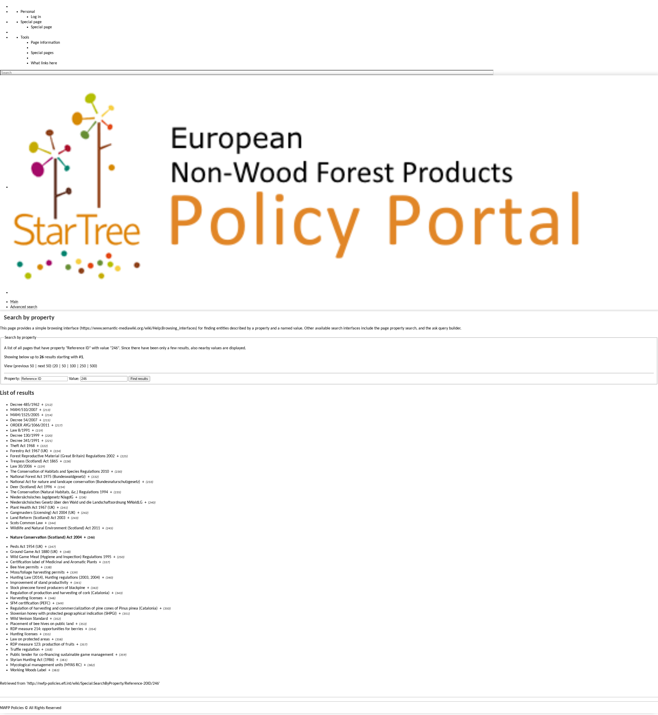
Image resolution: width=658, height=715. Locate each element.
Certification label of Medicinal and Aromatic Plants (53, 562)
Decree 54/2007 (23, 420)
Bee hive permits (24, 567)
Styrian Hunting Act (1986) (32, 660)
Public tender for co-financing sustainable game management (61, 655)
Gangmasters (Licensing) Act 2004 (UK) (42, 513)
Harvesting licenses (26, 598)
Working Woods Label (28, 670)
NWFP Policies (12, 708)
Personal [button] (28, 12)
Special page (41, 27)
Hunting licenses (24, 634)
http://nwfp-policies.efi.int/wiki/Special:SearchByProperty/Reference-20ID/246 (93, 684)
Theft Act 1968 (22, 446)
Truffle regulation (24, 650)
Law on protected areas (30, 639)
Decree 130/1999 (24, 436)
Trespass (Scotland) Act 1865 (34, 461)
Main (14, 302)
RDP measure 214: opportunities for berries (46, 629)
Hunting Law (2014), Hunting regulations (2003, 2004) (55, 578)
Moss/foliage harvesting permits (37, 572)
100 (73, 366)
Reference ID (78, 348)
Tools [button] (25, 37)
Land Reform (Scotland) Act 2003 (37, 518)
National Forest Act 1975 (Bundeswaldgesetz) (48, 477)
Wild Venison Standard (29, 619)
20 (56, 366)
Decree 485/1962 (24, 405)
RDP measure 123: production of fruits (42, 644)
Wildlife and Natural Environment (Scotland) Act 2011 (55, 528)
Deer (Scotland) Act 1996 (31, 487)
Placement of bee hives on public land (42, 624)
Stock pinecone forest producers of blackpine (47, 588)
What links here (44, 63)
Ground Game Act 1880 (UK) (34, 552)
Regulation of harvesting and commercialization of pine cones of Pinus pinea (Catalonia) (84, 608)
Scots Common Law (26, 523)
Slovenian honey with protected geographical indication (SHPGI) (63, 614)
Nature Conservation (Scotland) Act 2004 (46, 537)
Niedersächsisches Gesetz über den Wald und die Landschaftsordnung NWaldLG (76, 502)
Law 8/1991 (20, 430)
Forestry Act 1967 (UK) (29, 451)
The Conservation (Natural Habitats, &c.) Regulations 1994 (59, 492)
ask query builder (446, 328)
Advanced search (23, 307)
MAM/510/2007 (23, 410)
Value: (74, 379)
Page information (45, 43)
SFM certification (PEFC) (30, 603)
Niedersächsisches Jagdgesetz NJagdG (41, 497)
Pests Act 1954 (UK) (26, 547)
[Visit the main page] (301, 187)
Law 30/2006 (21, 466)
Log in (36, 17)
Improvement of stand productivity (39, 583)
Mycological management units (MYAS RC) (46, 665)
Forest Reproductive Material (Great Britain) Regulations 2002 (62, 456)
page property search (398, 328)
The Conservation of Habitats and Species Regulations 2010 (59, 472)
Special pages (42, 53)
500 (93, 366)
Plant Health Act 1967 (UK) (32, 508)
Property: (12, 379)
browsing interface (63, 328)
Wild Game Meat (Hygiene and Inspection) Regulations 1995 (60, 557)
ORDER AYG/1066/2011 (29, 425)
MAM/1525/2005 (24, 415)
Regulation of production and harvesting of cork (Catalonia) (59, 593)
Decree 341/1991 (24, 441)
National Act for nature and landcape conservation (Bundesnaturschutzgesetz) (75, 482)
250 (83, 366)
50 (64, 366)
